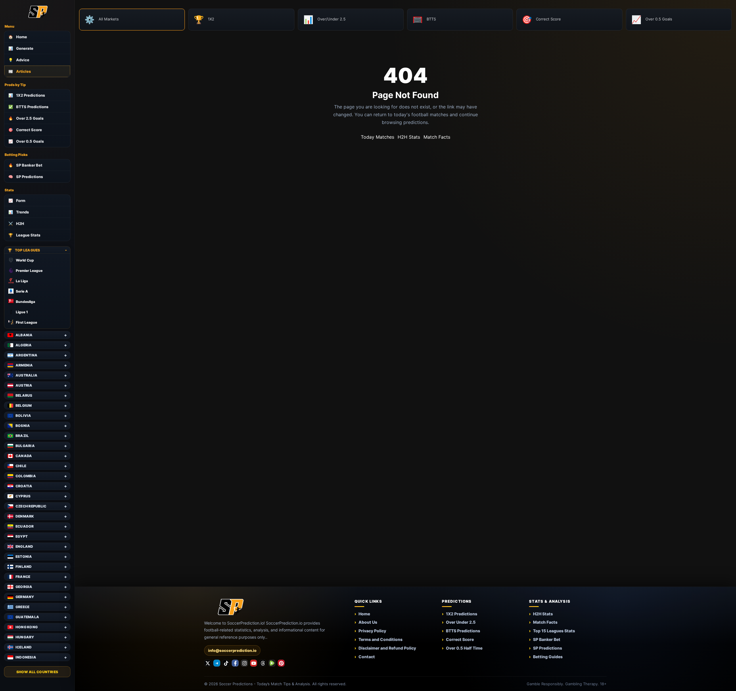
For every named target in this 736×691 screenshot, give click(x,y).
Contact (367, 656)
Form (16, 200)
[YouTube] (253, 663)
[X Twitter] (207, 663)
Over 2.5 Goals (25, 118)
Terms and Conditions (380, 639)
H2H (16, 223)
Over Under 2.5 (461, 622)
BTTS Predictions (28, 106)
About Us (368, 622)
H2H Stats (409, 137)
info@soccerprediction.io (232, 650)
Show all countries (37, 672)
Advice (18, 60)
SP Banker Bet (25, 165)
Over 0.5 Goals (26, 141)
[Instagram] (244, 663)
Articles (19, 71)
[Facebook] (235, 663)
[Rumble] (272, 663)
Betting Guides (548, 656)
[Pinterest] (281, 663)
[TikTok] (226, 663)
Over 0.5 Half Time (464, 648)
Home (17, 37)
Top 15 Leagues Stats (554, 630)
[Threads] (262, 663)
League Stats (24, 235)
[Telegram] (216, 663)
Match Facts (436, 137)
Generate (20, 48)
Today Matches (377, 137)
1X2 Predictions (26, 95)
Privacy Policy (372, 630)
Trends (18, 212)
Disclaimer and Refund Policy (387, 648)
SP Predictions (25, 176)
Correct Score (25, 129)
